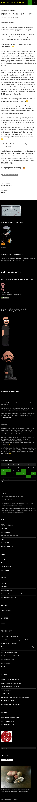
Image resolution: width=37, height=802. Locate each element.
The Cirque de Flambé (7, 721)
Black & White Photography (9, 636)
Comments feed (6, 566)
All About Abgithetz (7, 525)
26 (28, 476)
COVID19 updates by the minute (11, 683)
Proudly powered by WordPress (9, 799)
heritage (4, 528)
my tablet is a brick (7, 184)
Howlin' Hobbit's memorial (9, 643)
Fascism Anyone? (6, 690)
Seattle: (3, 493)
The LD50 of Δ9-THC (7, 701)
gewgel (4, 191)
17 (18, 473)
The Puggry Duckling (7, 659)
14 (3, 473)
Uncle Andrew (5, 663)
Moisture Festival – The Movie (10, 717)
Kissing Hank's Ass (7, 417)
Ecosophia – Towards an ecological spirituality (15, 640)
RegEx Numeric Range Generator (11, 311)
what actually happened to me (10, 535)
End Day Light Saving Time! (11, 272)
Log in (3, 559)
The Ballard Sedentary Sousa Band (11, 594)
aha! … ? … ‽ (5, 539)
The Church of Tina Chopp (9, 652)
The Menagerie (5, 532)
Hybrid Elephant (6, 610)
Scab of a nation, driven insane (12, 2)
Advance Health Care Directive (25, 258)
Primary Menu (34, 2)
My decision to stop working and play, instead (15, 697)
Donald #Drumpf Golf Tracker (10, 686)
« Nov (3, 482)
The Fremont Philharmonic (9, 597)
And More (4, 583)
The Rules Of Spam (6, 543)
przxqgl (15, 17)
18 (23, 473)
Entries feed (4, 563)
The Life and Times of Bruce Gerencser (12, 656)
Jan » (34, 482)
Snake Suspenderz (6, 590)
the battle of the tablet (8, 10)
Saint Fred (4, 586)
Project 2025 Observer (10, 391)
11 (23, 470)
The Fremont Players (7, 724)
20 (33, 473)
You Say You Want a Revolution (10, 704)
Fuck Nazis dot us (6, 694)
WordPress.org (5, 570)
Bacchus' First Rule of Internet (10, 679)
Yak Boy (3, 666)
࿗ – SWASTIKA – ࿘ (7, 546)
